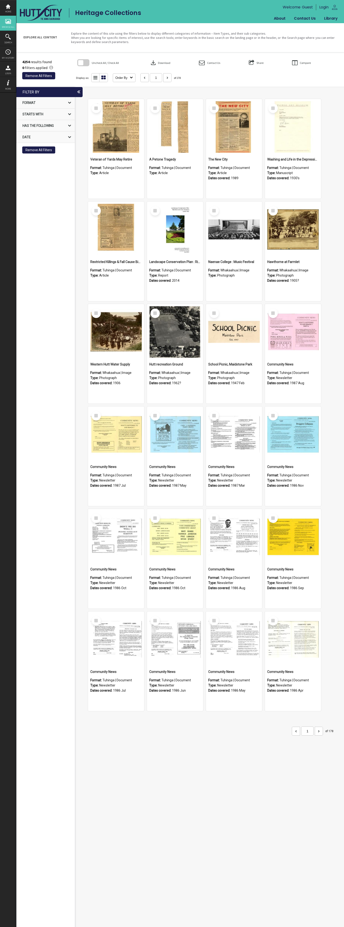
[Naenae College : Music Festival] (234, 229)
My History (8, 57)
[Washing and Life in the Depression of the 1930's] (293, 127)
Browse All (8, 27)
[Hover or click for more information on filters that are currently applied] (51, 67)
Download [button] (160, 62)
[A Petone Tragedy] (175, 127)
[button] (210, 63)
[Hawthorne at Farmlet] (293, 229)
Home (8, 11)
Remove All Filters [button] (39, 76)
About (279, 18)
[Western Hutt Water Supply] (116, 332)
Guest (307, 7)
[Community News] (293, 332)
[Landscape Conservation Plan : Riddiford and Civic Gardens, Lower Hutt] (175, 229)
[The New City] (234, 127)
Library (331, 18)
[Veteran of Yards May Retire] (116, 127)
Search (8, 42)
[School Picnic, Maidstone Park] (234, 332)
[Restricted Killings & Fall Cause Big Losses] (116, 229)
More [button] (8, 88)
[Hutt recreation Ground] (175, 332)
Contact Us (305, 18)
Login (8, 73)
